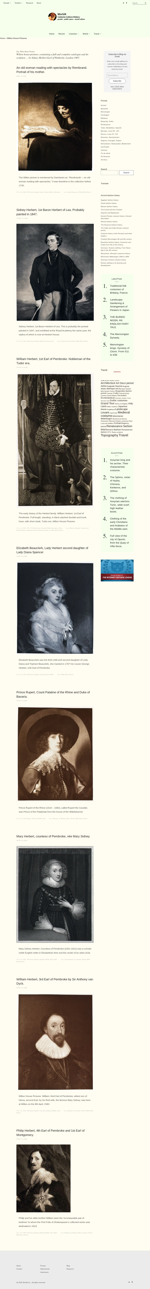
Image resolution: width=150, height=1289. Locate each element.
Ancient (103, 105)
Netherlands (57, 192)
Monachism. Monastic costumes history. (115, 253)
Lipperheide (113, 413)
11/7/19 (18, 556)
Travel (96, 34)
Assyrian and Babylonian (110, 213)
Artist (69, 192)
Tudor (60, 528)
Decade (6, 3)
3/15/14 (18, 988)
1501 (24, 528)
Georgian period (44, 674)
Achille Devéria (105, 380)
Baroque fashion (65, 818)
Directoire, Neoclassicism (110, 137)
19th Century (30, 341)
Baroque (36, 192)
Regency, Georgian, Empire (111, 140)
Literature (78, 959)
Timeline (18, 3)
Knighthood (111, 409)
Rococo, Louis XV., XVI (109, 134)
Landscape (121, 409)
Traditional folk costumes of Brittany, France (119, 289)
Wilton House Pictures (85, 192)
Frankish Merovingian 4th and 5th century (116, 239)
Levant (105, 412)
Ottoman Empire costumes (119, 421)
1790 (24, 674)
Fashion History (48, 192)
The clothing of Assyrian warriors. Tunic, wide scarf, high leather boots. (120, 505)
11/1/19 (18, 700)
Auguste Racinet (114, 386)
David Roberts (112, 395)
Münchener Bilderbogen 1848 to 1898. (115, 257)
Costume (73, 34)
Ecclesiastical (107, 398)
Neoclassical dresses (119, 419)
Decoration (122, 395)
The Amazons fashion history (111, 225)
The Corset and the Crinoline (111, 210)
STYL (109, 432)
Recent (61, 34)
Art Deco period (124, 383)
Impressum (44, 1272)
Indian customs (112, 406)
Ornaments (104, 421)
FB (126, 3)
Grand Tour (107, 403)
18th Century (30, 674)
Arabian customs (114, 380)
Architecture (108, 383)
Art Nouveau (105, 156)
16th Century (37, 528)
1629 (24, 192)
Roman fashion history (109, 221)
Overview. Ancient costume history (113, 260)
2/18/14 (18, 1139)
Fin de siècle (105, 153)
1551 (28, 528)
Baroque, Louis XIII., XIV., (110, 131)
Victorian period (49, 341)
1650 (24, 1233)
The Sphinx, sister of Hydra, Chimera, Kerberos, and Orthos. (120, 484)
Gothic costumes (118, 400)
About (39, 3)
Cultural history (124, 393)
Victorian (104, 150)
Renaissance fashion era (44, 530)
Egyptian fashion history (109, 200)
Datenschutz (45, 1269)
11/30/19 (18, 218)
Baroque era (74, 192)
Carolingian (105, 115)
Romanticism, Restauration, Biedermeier (116, 144)
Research (29, 3)
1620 (24, 959)
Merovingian (105, 112)
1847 (24, 341)
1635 (24, 818)
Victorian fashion (71, 341)
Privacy (43, 1266)
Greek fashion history (109, 203)
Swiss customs (117, 432)
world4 (24, 76)
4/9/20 (18, 76)
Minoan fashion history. (109, 206)
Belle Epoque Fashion (108, 391)
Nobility (42, 341)
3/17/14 (18, 840)
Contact (19, 1269)
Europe (42, 192)
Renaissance (55, 528)
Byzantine (104, 109)
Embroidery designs (120, 398)
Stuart (44, 818)
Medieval (104, 118)
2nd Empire (105, 147)
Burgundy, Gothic (107, 121)
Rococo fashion (113, 429)
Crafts (115, 393)
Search (104, 169)
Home (51, 34)
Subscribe (117, 81)
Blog (68, 1266)
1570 (31, 528)
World (85, 34)
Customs (104, 395)
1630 (24, 1111)
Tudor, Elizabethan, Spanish (111, 128)
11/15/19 (18, 367)
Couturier (110, 393)
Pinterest (123, 3)
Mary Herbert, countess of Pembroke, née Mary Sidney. (53, 836)
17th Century (30, 192)
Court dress (43, 1111)
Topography (109, 435)
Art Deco (104, 160)
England (36, 341)
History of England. (75, 528)
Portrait (63, 341)
